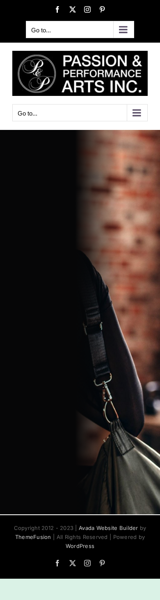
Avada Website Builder (108, 528)
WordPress (80, 546)
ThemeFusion (33, 537)
